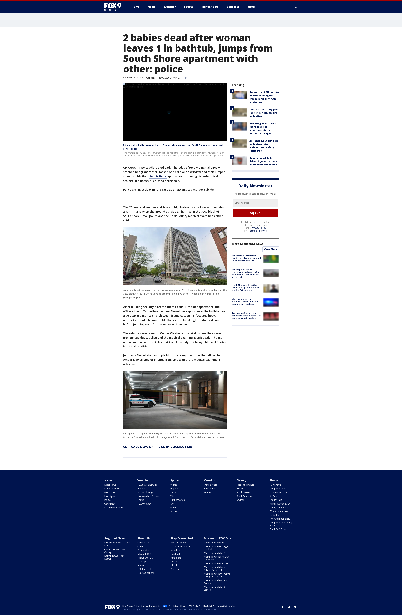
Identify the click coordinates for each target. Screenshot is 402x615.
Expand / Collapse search (296, 6)
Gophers (174, 488)
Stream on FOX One (217, 538)
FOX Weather (144, 503)
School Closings (145, 492)
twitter (288, 607)
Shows (274, 480)
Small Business (244, 496)
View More (270, 249)
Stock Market (243, 492)
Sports (175, 480)
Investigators (110, 496)
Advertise (142, 565)
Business (241, 488)
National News (111, 488)
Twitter (174, 561)
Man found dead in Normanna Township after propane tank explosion (245, 301)
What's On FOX (145, 557)
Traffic (140, 499)
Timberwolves (177, 499)
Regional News (114, 538)
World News (110, 492)
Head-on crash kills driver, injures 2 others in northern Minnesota (263, 161)
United (173, 507)
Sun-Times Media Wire (133, 77)
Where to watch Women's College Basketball (217, 575)
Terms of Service (257, 230)
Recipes (207, 492)
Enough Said (276, 499)
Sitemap (141, 561)
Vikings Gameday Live (281, 503)
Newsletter (176, 550)
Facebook (175, 553)
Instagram (175, 557)
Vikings (173, 484)
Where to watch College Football (216, 548)
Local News (110, 484)
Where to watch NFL (214, 542)
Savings (240, 499)
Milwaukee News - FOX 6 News (117, 544)
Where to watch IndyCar (216, 563)
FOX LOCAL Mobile (180, 546)
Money (241, 480)
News (108, 480)
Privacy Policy (258, 227)
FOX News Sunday (113, 507)
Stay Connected (181, 538)
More (251, 6)
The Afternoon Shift (280, 518)
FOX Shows (275, 484)
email (295, 607)
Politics (107, 499)
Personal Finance (245, 484)
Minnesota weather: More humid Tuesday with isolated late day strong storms (246, 258)
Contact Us (143, 542)
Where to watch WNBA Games (215, 582)
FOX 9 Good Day (278, 492)
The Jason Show (278, 488)
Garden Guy (209, 488)
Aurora (173, 511)
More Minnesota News (247, 244)
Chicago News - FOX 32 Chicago (116, 551)
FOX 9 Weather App (147, 484)
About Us (143, 538)
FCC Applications (145, 572)
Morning (209, 480)
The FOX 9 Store (278, 529)
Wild (172, 496)
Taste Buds (275, 514)
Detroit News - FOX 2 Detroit (115, 557)
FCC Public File (144, 569)
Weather (143, 480)
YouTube (174, 569)
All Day (273, 496)
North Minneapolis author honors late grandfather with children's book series (246, 287)
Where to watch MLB (214, 553)
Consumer (109, 503)
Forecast (141, 488)
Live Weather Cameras (148, 496)
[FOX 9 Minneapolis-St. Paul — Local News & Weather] (114, 7)
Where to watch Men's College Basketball (215, 568)
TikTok (173, 565)
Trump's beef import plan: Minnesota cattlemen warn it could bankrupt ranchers (246, 315)
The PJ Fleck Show (279, 507)
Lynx (172, 503)
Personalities (143, 550)
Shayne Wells (210, 484)
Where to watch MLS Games (214, 588)
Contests (142, 546)
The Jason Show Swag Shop (281, 524)
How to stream (178, 542)
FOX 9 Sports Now (279, 511)
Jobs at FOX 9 (144, 553)
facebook (282, 607)
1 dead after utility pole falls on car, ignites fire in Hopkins (263, 113)
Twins (173, 492)
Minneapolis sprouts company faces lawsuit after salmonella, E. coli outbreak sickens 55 (246, 273)
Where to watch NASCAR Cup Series (216, 558)
